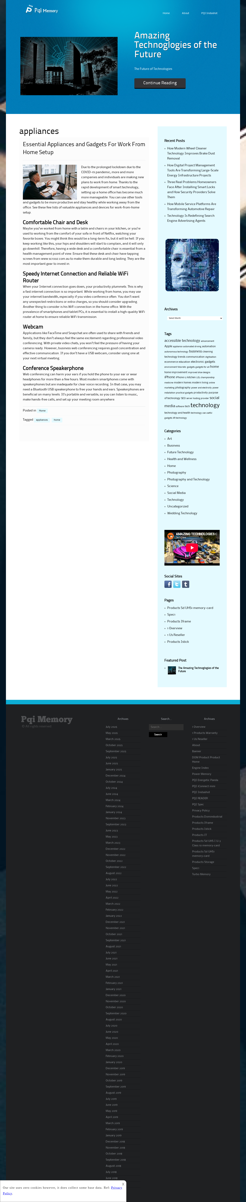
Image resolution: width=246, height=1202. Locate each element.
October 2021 (114, 934)
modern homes (182, 382)
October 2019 (114, 1080)
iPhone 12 (181, 377)
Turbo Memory (201, 874)
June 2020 (112, 1032)
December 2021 (115, 922)
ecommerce (171, 362)
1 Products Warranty (205, 733)
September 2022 (116, 867)
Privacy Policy (201, 810)
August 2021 (113, 946)
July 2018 (111, 1172)
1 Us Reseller (176, 635)
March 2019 (113, 1123)
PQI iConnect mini (203, 786)
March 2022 (113, 904)
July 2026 (111, 727)
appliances (42, 420)
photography (183, 387)
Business (173, 445)
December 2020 (116, 995)
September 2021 (116, 940)
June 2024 (112, 794)
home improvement (175, 372)
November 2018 (115, 1148)
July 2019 (111, 1099)
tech (187, 406)
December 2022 (115, 849)
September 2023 (116, 824)
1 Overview (174, 628)
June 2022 (112, 885)
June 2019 (111, 1105)
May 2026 (112, 733)
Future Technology (180, 452)
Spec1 (171, 614)
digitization (210, 357)
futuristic (182, 367)
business (195, 351)
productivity (201, 392)
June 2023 (112, 830)
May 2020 (112, 1038)
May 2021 (111, 965)
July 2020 (111, 1026)
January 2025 (114, 769)
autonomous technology (176, 352)
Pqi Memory (46, 719)
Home (166, 13)
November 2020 (116, 1001)
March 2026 (113, 739)
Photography (176, 472)
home (57, 420)
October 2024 (114, 782)
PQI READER (200, 798)
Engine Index (200, 768)
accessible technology (182, 341)
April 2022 (112, 898)
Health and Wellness (181, 459)
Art (169, 438)
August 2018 (113, 1166)
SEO (183, 398)
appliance (177, 347)
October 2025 (114, 745)
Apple (168, 346)
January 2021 (113, 989)
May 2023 (112, 837)
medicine (168, 383)
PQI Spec (198, 804)
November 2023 (116, 818)
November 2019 (115, 1074)
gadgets (191, 367)
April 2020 (112, 1044)
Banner (196, 751)
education (184, 362)
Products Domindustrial (207, 817)
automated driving (192, 347)
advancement (207, 341)
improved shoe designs (199, 372)
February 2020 (115, 1056)
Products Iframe (179, 621)
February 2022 (114, 910)
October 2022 (114, 861)
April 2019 (112, 1117)
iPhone (169, 377)
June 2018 (112, 1178)
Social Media (176, 493)
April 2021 (112, 971)
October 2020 (114, 1007)
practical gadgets (184, 393)
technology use (198, 413)
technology (205, 405)
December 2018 (115, 1141)
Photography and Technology (188, 479)
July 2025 (111, 757)
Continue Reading (160, 83)
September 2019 (116, 1087)
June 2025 (112, 763)
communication (195, 357)
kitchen (191, 377)
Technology (175, 499)
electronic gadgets (203, 362)
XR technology (180, 418)
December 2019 (115, 1068)
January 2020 (114, 1062)
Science (172, 486)
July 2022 (111, 879)
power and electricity (201, 388)
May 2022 (112, 891)
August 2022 (114, 873)
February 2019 (114, 1129)
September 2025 (116, 751)
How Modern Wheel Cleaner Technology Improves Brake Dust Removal (191, 153)
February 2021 (114, 983)
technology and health (177, 413)
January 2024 (114, 812)
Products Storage (203, 862)
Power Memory (201, 774)
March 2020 (113, 1050)
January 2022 (114, 916)
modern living (200, 382)
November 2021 (115, 928)
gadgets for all (202, 367)
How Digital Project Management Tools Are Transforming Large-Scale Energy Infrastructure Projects (192, 170)
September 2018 (116, 1160)
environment (170, 367)
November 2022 (116, 855)
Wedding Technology (182, 513)
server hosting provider (197, 398)
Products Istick (178, 641)
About (185, 13)
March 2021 (113, 977)
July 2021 (111, 952)
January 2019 (113, 1135)
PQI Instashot (209, 13)
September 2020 (116, 1013)
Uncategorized (177, 506)
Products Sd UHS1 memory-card (190, 608)
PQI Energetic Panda (205, 780)
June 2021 (111, 958)
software (180, 407)
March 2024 (113, 800)
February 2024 (114, 806)
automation (209, 346)
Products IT (199, 835)
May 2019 (111, 1111)
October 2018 (114, 1154)
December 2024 (115, 776)
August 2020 (114, 1019)
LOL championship (205, 378)
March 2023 (113, 843)
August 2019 (113, 1093)
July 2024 (111, 788)
